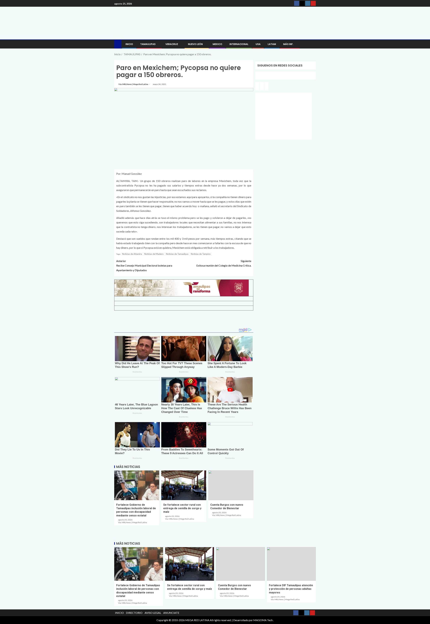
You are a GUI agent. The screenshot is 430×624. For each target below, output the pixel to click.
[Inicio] (117, 43)
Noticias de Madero (154, 254)
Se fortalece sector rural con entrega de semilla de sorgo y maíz (182, 508)
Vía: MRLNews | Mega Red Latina (133, 84)
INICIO (129, 44)
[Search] (313, 44)
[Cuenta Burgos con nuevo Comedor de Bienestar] (230, 485)
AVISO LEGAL (153, 612)
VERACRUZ (171, 44)
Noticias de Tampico (201, 254)
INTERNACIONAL (238, 44)
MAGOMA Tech (263, 620)
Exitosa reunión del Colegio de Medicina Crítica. (223, 263)
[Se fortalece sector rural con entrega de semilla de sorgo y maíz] (183, 485)
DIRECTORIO (134, 612)
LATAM (272, 44)
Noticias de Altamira (132, 254)
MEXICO (217, 44)
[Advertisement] (183, 320)
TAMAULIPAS (148, 44)
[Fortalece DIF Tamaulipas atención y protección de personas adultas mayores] (291, 564)
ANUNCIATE (171, 612)
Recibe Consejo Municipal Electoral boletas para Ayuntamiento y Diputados (144, 265)
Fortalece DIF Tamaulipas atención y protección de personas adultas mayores (291, 589)
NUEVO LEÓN (195, 44)
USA (258, 44)
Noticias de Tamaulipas (177, 254)
